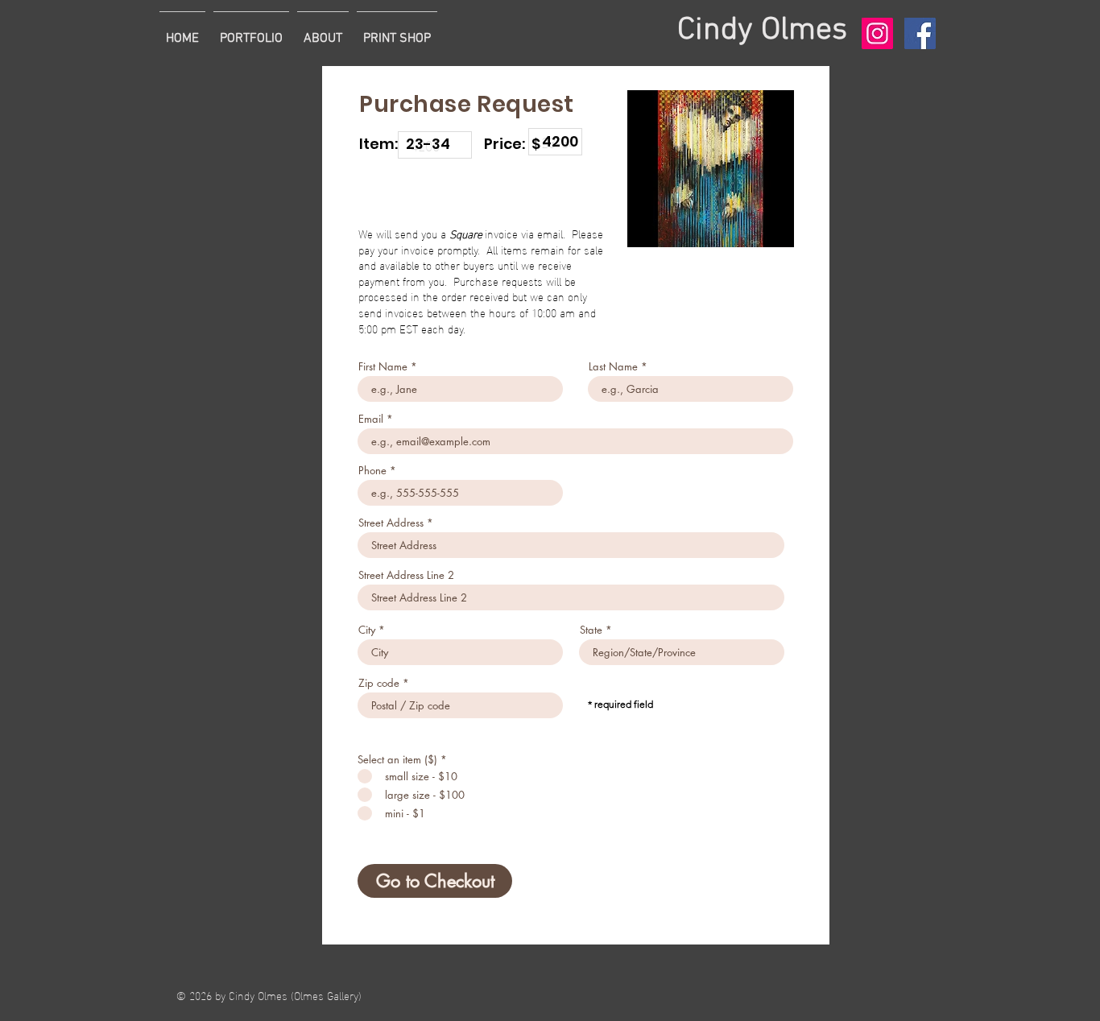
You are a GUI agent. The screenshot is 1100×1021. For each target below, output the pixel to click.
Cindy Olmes (762, 30)
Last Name (613, 367)
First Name (382, 367)
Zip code (378, 683)
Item (540, 118)
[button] (251, 31)
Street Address (391, 523)
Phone (372, 470)
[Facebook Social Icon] (920, 33)
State (591, 630)
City (366, 630)
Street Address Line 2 (406, 575)
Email (370, 419)
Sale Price (423, 121)
